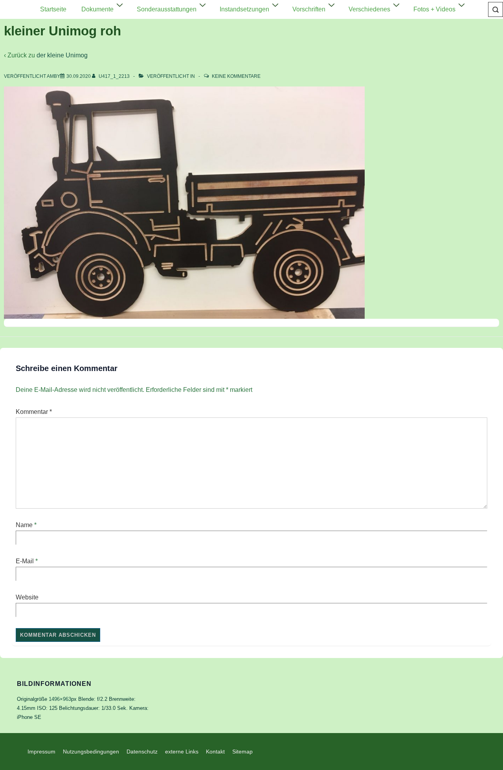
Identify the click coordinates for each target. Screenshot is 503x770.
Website (27, 597)
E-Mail (25, 561)
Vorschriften (308, 9)
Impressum (41, 751)
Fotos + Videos (434, 9)
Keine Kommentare (236, 76)
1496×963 (60, 699)
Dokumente (97, 9)
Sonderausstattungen (166, 9)
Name (24, 525)
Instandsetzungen (244, 9)
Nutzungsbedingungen (91, 751)
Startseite (53, 9)
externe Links (181, 751)
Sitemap (242, 751)
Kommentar (34, 411)
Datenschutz (142, 751)
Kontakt (215, 751)
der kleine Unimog (62, 55)
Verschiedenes (369, 9)
